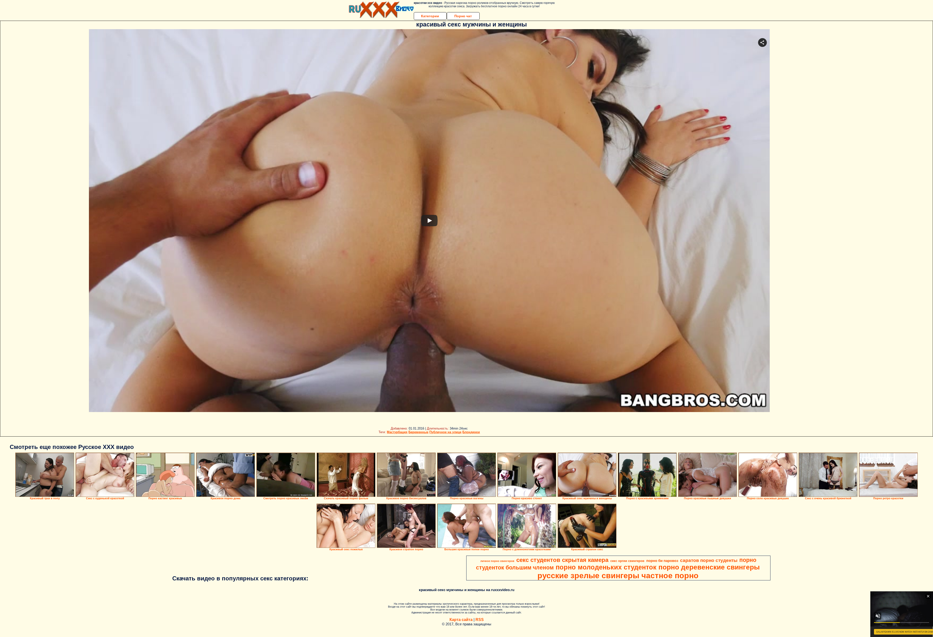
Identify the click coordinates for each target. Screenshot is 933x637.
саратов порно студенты (708, 560)
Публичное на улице (445, 432)
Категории (430, 16)
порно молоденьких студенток (606, 567)
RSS (479, 620)
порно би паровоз (662, 561)
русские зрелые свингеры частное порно (618, 575)
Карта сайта (461, 620)
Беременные (418, 432)
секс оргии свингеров (627, 561)
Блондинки (471, 432)
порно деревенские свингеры (709, 567)
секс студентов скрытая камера (562, 560)
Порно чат (463, 16)
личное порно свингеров (497, 561)
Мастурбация (397, 432)
